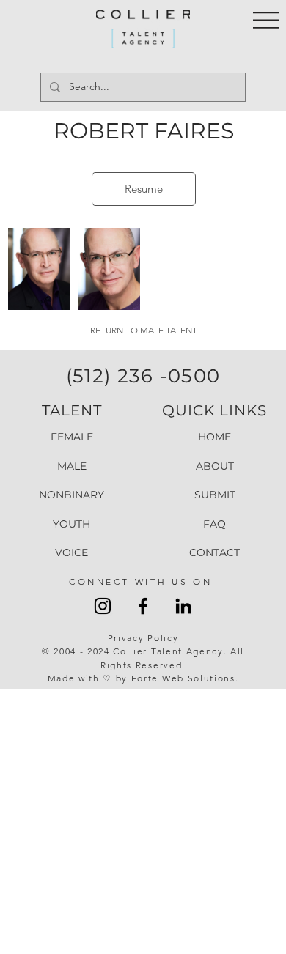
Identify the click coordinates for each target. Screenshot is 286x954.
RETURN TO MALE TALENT (143, 330)
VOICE (71, 552)
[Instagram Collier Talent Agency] (103, 606)
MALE (72, 466)
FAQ (214, 523)
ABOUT (215, 466)
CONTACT (214, 552)
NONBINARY (71, 494)
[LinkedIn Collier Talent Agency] (183, 606)
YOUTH (71, 523)
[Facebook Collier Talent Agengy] (143, 606)
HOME (214, 436)
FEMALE (72, 436)
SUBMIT (214, 494)
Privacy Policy (143, 637)
